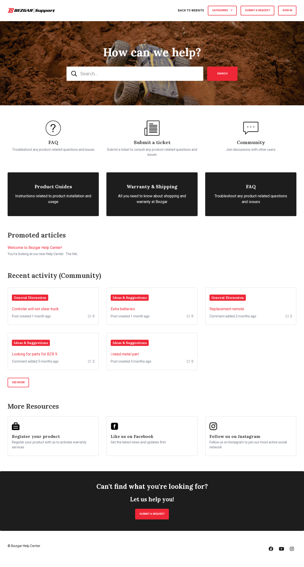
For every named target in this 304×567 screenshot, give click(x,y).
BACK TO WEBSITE (191, 10)
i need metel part (125, 354)
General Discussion (30, 298)
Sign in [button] (287, 10)
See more (20, 382)
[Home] (31, 10)
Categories (220, 10)
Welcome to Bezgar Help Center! (35, 247)
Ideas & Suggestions (130, 298)
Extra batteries (123, 309)
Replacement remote (226, 309)
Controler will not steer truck (35, 309)
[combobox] (134, 74)
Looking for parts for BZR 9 (34, 354)
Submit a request (257, 10)
